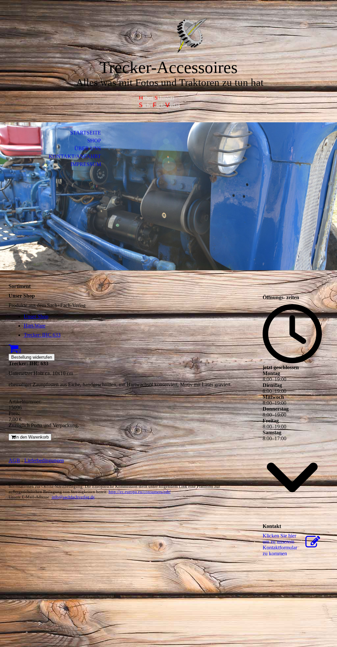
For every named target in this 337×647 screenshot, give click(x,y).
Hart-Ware (34, 325)
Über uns (87, 148)
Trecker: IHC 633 (42, 335)
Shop (94, 140)
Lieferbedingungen (44, 460)
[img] (168, 35)
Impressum (85, 164)
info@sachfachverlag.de (73, 496)
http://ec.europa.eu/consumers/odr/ (140, 491)
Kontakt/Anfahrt (75, 156)
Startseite (85, 132)
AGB (14, 460)
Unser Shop (36, 316)
